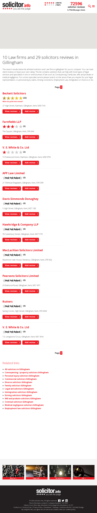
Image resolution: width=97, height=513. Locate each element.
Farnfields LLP (11, 122)
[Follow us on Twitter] (62, 501)
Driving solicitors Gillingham (18, 395)
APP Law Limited (13, 173)
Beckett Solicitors (14, 93)
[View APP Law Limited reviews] (12, 177)
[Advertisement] (81, 98)
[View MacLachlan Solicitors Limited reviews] (12, 254)
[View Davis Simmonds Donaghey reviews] (12, 203)
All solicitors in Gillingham (17, 369)
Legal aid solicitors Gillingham (19, 388)
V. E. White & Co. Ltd (15, 147)
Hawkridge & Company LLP (20, 224)
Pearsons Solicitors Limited (20, 276)
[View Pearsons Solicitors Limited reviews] (12, 280)
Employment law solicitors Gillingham (23, 408)
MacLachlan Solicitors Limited (22, 250)
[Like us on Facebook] (59, 501)
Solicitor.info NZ (65, 507)
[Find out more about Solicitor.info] (13, 472)
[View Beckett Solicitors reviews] (12, 98)
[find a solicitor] (48, 492)
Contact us (17, 507)
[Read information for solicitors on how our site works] (60, 472)
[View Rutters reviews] (12, 306)
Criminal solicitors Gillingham (19, 402)
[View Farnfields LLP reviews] (12, 126)
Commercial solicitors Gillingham (21, 379)
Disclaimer (47, 507)
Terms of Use (27, 507)
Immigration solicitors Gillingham (21, 392)
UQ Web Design (78, 507)
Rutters (7, 301)
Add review (30, 111)
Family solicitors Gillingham (18, 385)
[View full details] (84, 472)
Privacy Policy (37, 507)
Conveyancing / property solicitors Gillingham (27, 372)
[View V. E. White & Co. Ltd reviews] (12, 152)
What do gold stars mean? (12, 101)
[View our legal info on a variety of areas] (37, 472)
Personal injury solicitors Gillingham (22, 375)
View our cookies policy (67, 509)
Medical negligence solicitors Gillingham (24, 405)
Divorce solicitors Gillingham (18, 382)
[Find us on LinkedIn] (66, 501)
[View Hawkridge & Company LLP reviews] (12, 229)
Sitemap (55, 507)
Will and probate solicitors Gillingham (23, 398)
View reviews (11, 111)
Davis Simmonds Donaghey (20, 199)
